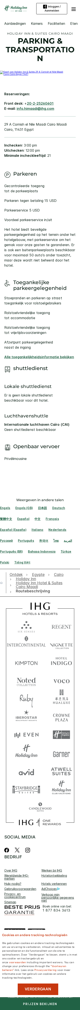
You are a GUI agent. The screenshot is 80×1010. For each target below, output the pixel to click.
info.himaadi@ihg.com (35, 108)
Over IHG (10, 870)
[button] (73, 8)
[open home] (3, 582)
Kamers (37, 23)
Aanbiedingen (15, 23)
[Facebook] (7, 850)
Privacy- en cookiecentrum (15, 895)
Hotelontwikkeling (54, 875)
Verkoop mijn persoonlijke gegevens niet (57, 897)
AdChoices (49, 889)
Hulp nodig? (12, 883)
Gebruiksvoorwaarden (20, 889)
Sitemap (10, 902)
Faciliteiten (56, 23)
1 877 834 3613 (56, 910)
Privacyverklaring (45, 970)
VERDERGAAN (38, 989)
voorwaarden (17, 962)
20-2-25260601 (40, 103)
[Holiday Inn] (15, 8)
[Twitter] (17, 850)
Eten (74, 23)
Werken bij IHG (51, 870)
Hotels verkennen (54, 883)
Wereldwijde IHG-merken (16, 877)
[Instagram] (27, 850)
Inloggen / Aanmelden (53, 8)
